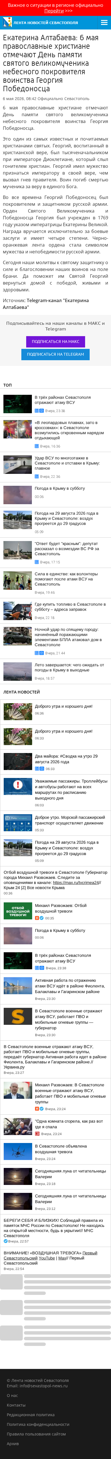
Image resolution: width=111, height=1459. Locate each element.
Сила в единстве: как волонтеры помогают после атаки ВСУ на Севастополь (66, 579)
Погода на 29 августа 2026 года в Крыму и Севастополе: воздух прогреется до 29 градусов (66, 518)
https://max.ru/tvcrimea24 (76, 882)
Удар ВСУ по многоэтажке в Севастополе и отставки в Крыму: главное (67, 463)
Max (62, 1258)
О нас (12, 1395)
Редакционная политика (31, 1414)
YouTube (47, 1258)
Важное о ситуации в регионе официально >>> (55, 8)
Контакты (16, 1405)
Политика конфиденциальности (38, 1424)
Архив (13, 1443)
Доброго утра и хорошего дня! (63, 706)
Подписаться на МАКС (55, 341)
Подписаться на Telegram (55, 354)
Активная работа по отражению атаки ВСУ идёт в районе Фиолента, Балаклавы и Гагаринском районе (70, 986)
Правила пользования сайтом (36, 1434)
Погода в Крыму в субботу (60, 488)
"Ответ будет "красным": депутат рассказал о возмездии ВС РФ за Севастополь (67, 548)
